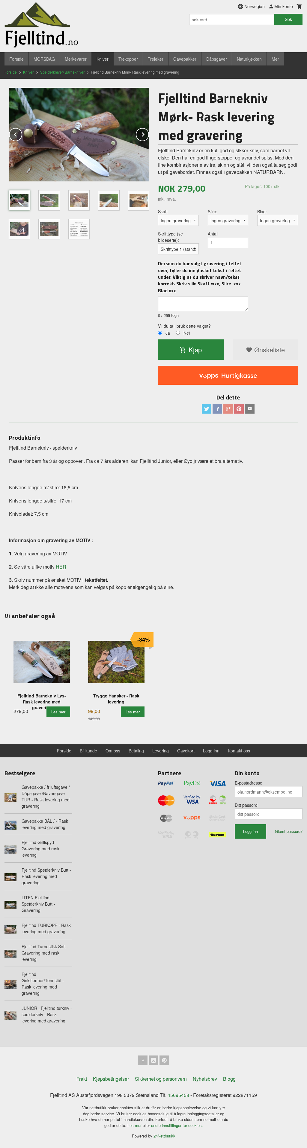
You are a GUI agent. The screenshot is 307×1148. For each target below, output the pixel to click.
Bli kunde (88, 751)
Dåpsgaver (216, 59)
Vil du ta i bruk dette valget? (184, 326)
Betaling (136, 751)
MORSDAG (44, 59)
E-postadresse (248, 783)
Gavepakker (184, 59)
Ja (167, 333)
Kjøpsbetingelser (111, 1078)
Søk (288, 19)
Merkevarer (76, 59)
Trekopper (128, 59)
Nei (186, 333)
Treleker (155, 59)
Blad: (262, 211)
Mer (275, 59)
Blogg (229, 1078)
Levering (160, 751)
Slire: (212, 211)
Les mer (135, 1125)
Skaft (163, 211)
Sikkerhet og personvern (161, 1078)
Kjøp (195, 349)
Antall (213, 234)
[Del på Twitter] (206, 409)
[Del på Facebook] (217, 409)
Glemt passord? (289, 831)
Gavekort (186, 751)
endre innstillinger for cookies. (177, 1125)
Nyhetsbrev (205, 1078)
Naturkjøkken (249, 59)
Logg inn (211, 751)
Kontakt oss (239, 751)
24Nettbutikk (164, 1136)
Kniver (103, 59)
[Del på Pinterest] (239, 409)
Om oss (113, 751)
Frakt (81, 1078)
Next (148, 133)
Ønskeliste (268, 349)
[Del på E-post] (250, 409)
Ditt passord (246, 805)
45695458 (178, 1095)
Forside (16, 59)
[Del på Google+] (228, 409)
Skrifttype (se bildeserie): (170, 237)
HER (61, 566)
